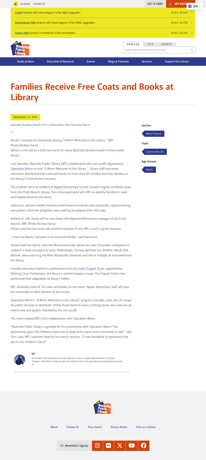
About (53, 427)
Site (151, 44)
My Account (183, 4)
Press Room (95, 427)
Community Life (155, 151)
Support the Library (177, 61)
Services (147, 61)
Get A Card (155, 4)
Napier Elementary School (71, 187)
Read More (181, 12)
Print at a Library (146, 427)
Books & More (25, 61)
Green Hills (22, 33)
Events (167, 44)
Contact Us (39, 3)
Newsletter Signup (76, 446)
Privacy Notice (119, 427)
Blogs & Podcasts (118, 61)
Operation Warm (22, 169)
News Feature (153, 133)
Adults (149, 169)
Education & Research (60, 61)
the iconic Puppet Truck (88, 269)
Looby (19, 12)
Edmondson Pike (25, 23)
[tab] (133, 44)
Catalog (133, 44)
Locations (25, 3)
